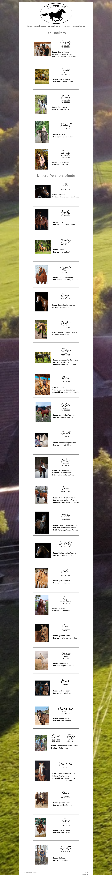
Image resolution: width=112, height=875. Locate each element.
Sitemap (35, 872)
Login (86, 872)
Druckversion (28, 872)
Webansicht (85, 874)
